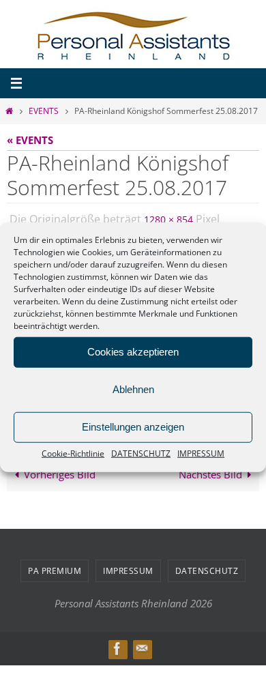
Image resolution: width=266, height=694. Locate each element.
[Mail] (142, 645)
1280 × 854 (168, 218)
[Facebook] (117, 645)
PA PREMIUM (54, 567)
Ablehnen (133, 389)
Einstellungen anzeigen (133, 427)
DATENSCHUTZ (141, 453)
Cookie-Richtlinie (73, 453)
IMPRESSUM (200, 453)
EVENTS (44, 111)
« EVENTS (30, 140)
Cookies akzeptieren (133, 352)
